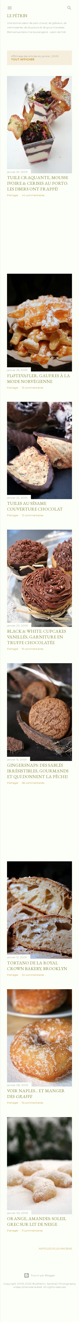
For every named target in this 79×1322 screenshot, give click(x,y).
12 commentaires (32, 515)
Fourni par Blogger (43, 1275)
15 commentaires (32, 1102)
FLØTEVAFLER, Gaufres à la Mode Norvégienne (38, 378)
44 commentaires (33, 195)
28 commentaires (33, 782)
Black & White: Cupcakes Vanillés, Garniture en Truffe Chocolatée (36, 636)
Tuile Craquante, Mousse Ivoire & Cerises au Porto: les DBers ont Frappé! (37, 183)
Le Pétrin (17, 15)
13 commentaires (32, 387)
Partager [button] (12, 195)
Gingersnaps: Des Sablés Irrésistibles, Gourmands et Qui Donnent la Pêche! (37, 770)
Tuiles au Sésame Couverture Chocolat (35, 506)
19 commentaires (32, 648)
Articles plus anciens (55, 1248)
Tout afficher (22, 59)
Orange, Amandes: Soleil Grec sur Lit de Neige (36, 1221)
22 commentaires (33, 974)
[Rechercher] (69, 7)
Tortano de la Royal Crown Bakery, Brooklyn (37, 965)
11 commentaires (32, 1230)
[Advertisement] (39, 235)
